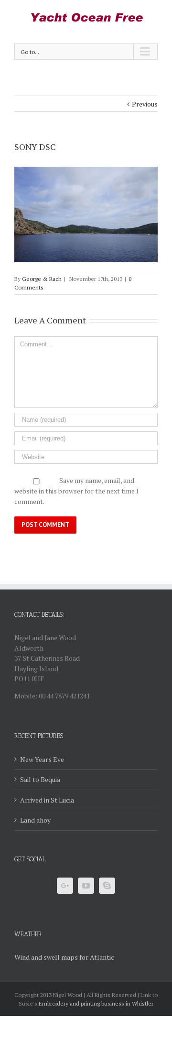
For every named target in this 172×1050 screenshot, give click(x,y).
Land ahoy (35, 820)
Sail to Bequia (40, 779)
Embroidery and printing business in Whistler (96, 1003)
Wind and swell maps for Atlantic (64, 957)
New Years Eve (42, 759)
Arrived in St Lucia (47, 799)
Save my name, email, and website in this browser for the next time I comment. (76, 491)
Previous (145, 103)
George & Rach (42, 278)
